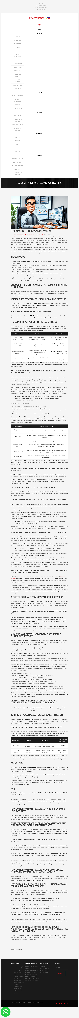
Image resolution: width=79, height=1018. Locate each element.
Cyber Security (17, 108)
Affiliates (17, 151)
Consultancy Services (17, 129)
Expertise (39, 112)
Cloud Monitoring (17, 55)
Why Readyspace (17, 162)
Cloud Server (18, 70)
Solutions (39, 92)
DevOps (17, 105)
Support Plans (17, 115)
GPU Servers (17, 88)
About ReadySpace (17, 158)
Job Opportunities (17, 165)
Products (39, 33)
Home (39, 29)
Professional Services (18, 120)
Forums (17, 141)
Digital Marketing (17, 96)
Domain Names (17, 63)
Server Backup (17, 51)
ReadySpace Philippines (34, 234)
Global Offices (17, 169)
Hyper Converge (17, 85)
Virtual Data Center (17, 80)
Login (42, 4)
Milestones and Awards (17, 174)
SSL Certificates (17, 67)
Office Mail (17, 40)
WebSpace (17, 36)
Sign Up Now (42, 9)
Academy (17, 137)
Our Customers (17, 148)
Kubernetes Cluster (17, 75)
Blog (17, 144)
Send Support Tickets (41, 7)
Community (39, 134)
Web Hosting (20, 234)
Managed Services (17, 124)
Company (39, 155)
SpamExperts (17, 44)
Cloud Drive (17, 47)
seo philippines (59, 236)
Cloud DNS (17, 60)
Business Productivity (17, 100)
